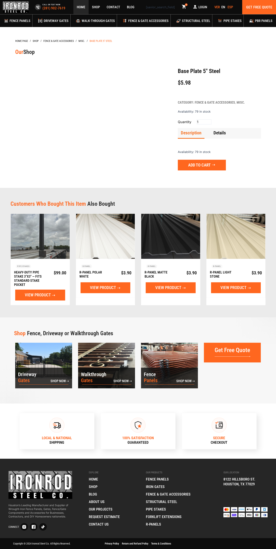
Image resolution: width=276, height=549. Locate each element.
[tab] (191, 133)
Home (81, 7)
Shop (96, 7)
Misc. (81, 40)
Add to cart (199, 165)
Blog (130, 7)
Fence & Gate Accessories (58, 40)
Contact (113, 7)
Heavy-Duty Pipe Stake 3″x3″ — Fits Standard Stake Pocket (28, 278)
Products (36, 41)
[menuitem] (223, 7)
